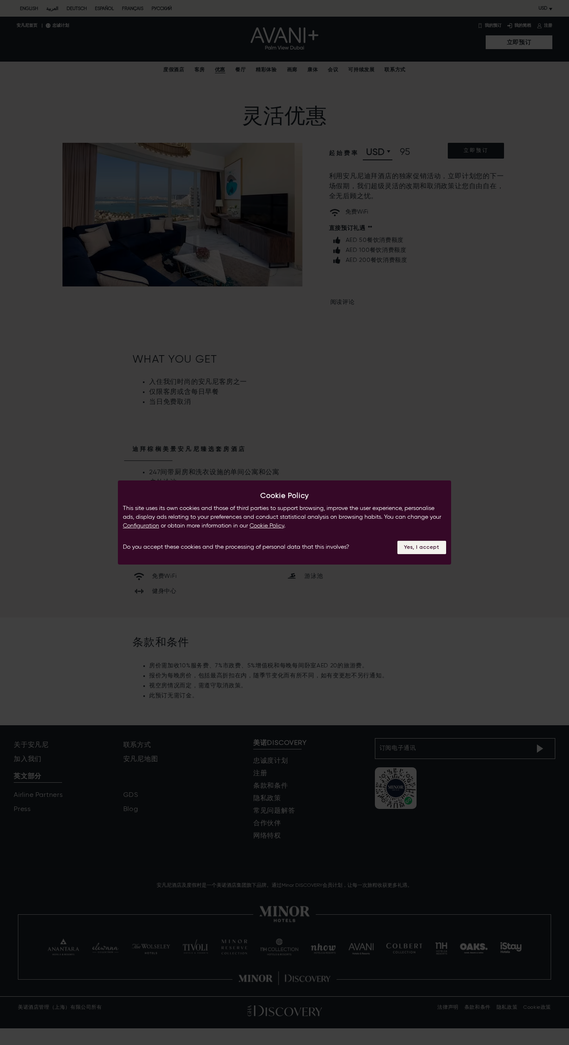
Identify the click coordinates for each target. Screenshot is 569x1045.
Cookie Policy (267, 526)
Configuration (141, 526)
